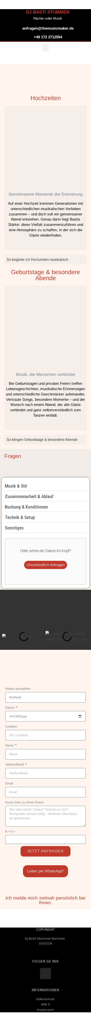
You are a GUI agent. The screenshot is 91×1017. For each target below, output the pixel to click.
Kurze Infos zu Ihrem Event (24, 802)
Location (11, 726)
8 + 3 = (10, 831)
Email (9, 783)
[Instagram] (45, 973)
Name (10, 745)
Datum (10, 707)
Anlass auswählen (17, 688)
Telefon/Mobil (15, 764)
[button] (45, 47)
